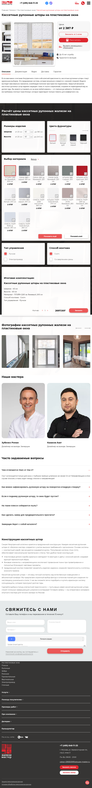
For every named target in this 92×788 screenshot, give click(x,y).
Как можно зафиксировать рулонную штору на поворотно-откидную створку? (41, 487)
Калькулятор (8, 729)
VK (26, 737)
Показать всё (76, 236)
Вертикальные (8, 679)
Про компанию (8, 714)
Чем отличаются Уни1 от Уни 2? (17, 470)
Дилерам (6, 721)
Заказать (78, 310)
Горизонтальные (8, 677)
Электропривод (8, 682)
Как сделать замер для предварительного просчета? (28, 515)
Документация (21, 72)
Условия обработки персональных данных (16, 784)
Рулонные (6, 668)
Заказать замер (69, 773)
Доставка (45, 72)
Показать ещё (50, 236)
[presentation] (78, 328)
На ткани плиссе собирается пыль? (19, 505)
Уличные (5, 685)
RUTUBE (20, 737)
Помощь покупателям (12, 700)
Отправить (65, 651)
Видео (34, 72)
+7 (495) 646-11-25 (29, 3)
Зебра (4, 671)
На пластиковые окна (11, 663)
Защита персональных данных (12, 781)
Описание (6, 72)
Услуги (5, 692)
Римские (5, 674)
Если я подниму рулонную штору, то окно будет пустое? (30, 496)
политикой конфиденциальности (19, 654)
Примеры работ (9, 707)
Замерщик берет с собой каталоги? (19, 524)
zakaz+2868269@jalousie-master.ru (75, 762)
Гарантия (57, 72)
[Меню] (88, 3)
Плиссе (5, 665)
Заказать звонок (83, 3)
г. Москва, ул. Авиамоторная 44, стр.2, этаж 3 (73, 751)
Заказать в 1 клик (73, 34)
